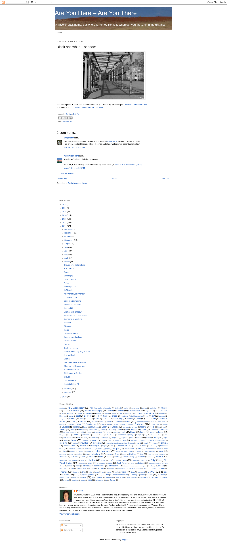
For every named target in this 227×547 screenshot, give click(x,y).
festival (143, 427)
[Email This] (59, 117)
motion (75, 443)
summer (62, 468)
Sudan (161, 466)
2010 (64, 397)
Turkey (76, 475)
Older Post (165, 179)
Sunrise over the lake (73, 337)
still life (69, 466)
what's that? (131, 477)
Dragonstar (69, 138)
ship (110, 460)
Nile (112, 446)
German (154, 429)
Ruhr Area (74, 457)
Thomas (63, 472)
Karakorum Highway (125, 435)
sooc (110, 463)
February (68, 389)
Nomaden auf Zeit (123, 446)
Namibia (164, 443)
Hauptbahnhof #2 (71, 384)
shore (118, 460)
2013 (64, 219)
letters (148, 437)
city (154, 419)
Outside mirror (70, 341)
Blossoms (68, 326)
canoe (89, 419)
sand (101, 457)
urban (142, 475)
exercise (126, 427)
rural (83, 457)
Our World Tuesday (75, 448)
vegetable (161, 475)
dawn (109, 424)
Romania (63, 457)
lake (85, 437)
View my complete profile (69, 514)
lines (66, 440)
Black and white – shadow (75, 362)
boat (78, 416)
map (109, 440)
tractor (109, 472)
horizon (152, 432)
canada (72, 419)
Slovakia (82, 463)
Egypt (85, 427)
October (67, 236)
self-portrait (73, 460)
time (84, 472)
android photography (94, 411)
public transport (102, 451)
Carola (68, 114)
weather (100, 477)
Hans (108, 432)
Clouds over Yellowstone (74, 265)
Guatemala (98, 432)
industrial (85, 435)
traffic (117, 472)
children (130, 419)
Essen (104, 427)
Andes (65, 411)
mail (103, 440)
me (124, 440)
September (69, 240)
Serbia (82, 460)
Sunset (67, 344)
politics (72, 451)
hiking (132, 432)
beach (106, 413)
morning (63, 443)
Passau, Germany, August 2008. (77, 352)
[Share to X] (65, 117)
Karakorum (111, 435)
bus (147, 416)
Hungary (62, 435)
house (161, 432)
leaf (131, 437)
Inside (66, 330)
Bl (134, 413)
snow (90, 463)
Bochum (66, 121)
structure (113, 465)
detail (123, 424)
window (155, 477)
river (141, 454)
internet (95, 435)
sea (149, 457)
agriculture (154, 408)
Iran (102, 435)
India (76, 435)
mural (139, 443)
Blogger (125, 540)
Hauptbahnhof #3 (71, 370)
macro (94, 440)
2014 (64, 215)
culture (78, 424)
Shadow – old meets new (136, 104)
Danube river (91, 424)
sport (132, 463)
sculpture (141, 457)
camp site (62, 419)
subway (152, 466)
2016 (64, 208)
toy (103, 472)
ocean (144, 446)
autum (80, 413)
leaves (139, 437)
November (69, 233)
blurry (71, 416)
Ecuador (65, 427)
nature (83, 445)
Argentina (148, 411)
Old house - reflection (73, 373)
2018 (64, 204)
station (140, 463)
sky (153, 459)
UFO (107, 475)
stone (78, 466)
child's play (117, 419)
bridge (114, 416)
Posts (65, 525)
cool (152, 421)
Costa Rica (161, 421)
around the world (161, 411)
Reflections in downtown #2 (75, 315)
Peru (139, 448)
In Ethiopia (68, 290)
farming (134, 427)
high (124, 432)
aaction (62, 408)
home (142, 432)
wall (68, 477)
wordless (75, 480)
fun (126, 429)
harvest (116, 432)
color (127, 421)
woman (66, 480)
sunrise (92, 468)
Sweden (111, 468)
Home (114, 179)
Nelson (67, 283)
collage (109, 421)
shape (103, 460)
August (67, 244)
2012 (64, 222)
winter (165, 477)
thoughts (76, 472)
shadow (92, 460)
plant (166, 448)
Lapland (124, 437)
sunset (101, 468)
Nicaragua (95, 446)
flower (62, 429)
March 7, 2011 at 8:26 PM (74, 168)
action (126, 408)
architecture (134, 410)
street (86, 465)
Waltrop (75, 477)
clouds (83, 421)
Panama (99, 448)
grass (89, 432)
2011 (64, 226)
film (158, 427)
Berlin (114, 413)
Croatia (70, 424)
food (73, 429)
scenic (116, 457)
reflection (95, 454)
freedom (112, 429)
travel (151, 471)
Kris (78, 437)
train (124, 472)
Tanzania (131, 468)
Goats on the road (71, 333)
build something (137, 416)
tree (166, 472)
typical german (88, 475)
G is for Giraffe (70, 380)
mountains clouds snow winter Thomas (120, 443)
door (130, 424)
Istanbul (67, 323)
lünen (73, 440)
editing (76, 427)
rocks (163, 454)
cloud (73, 421)
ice (70, 435)
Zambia (112, 480)
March (67, 262)
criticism (62, 424)
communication (142, 421)
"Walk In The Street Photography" (129, 164)
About (59, 33)
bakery (98, 413)
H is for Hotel (69, 355)
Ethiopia (114, 427)
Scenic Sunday (128, 457)
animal (110, 411)
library (156, 437)
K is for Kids (69, 268)
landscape (104, 437)
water (83, 477)
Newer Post (62, 179)
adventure (135, 408)
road (149, 454)
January (68, 392)
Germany (164, 429)
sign (125, 460)
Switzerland (121, 468)
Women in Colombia (72, 305)
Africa (144, 408)
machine (85, 440)
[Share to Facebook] (68, 117)
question (138, 451)
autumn (89, 413)
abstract (118, 408)
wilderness (143, 477)
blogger (162, 413)
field (152, 427)
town (97, 472)
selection (62, 460)
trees (66, 474)
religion (109, 454)
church (147, 419)
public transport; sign (124, 451)
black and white (146, 413)
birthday (128, 413)
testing (154, 468)
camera (162, 416)
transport (141, 472)
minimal (151, 440)
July (66, 247)
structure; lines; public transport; (135, 466)
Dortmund (139, 424)
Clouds (67, 377)
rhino (124, 454)
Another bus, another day (74, 294)
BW (71, 121)
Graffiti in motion (71, 348)
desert (116, 424)
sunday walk (81, 468)
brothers (125, 416)
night (104, 446)
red (86, 454)
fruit (119, 429)
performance (129, 448)
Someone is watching (73, 319)
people (116, 448)
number (136, 446)
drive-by (165, 424)
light (166, 437)
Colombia (118, 421)
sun (72, 468)
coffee (94, 421)
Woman (67, 359)
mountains (97, 443)
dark (102, 424)
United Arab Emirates (120, 475)
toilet (90, 472)
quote (161, 451)
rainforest (62, 454)
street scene (99, 466)
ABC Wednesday (76, 408)
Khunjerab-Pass (156, 435)
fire (164, 427)
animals (120, 411)
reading (79, 454)
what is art (120, 477)
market (117, 440)
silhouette (144, 460)
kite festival (68, 437)
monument (161, 440)
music (146, 443)
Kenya (138, 435)
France (103, 429)
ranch (71, 454)
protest (88, 451)
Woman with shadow (73, 312)
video (61, 477)
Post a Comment (67, 173)
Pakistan (88, 448)
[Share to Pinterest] (71, 117)
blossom (62, 416)
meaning (134, 440)
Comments (68, 530)
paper (107, 448)
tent (145, 468)
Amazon (164, 408)
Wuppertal (99, 480)
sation (109, 457)
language (115, 437)
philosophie (150, 448)
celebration (106, 419)
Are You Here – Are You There (96, 13)
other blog (153, 446)
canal (82, 419)
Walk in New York (71, 156)
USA (150, 474)
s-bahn (92, 457)
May (66, 254)
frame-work (93, 429)
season (159, 456)
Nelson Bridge (70, 279)
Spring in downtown (72, 301)
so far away (101, 463)
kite (166, 435)
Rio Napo (132, 454)
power (81, 451)
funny (133, 429)
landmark (94, 437)
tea (140, 468)
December (69, 229)
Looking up (69, 276)
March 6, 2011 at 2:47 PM (74, 147)
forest (81, 429)
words (83, 480)
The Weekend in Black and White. (89, 107)
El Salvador (94, 427)
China (138, 419)
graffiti (81, 432)
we (93, 477)
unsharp (134, 475)
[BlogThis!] (62, 117)
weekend (109, 477)
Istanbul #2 (68, 308)
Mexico (143, 440)
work (90, 480)
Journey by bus (70, 297)
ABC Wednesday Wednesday (100, 408)
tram (133, 472)
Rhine (117, 454)
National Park (69, 446)
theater (162, 468)
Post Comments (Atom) (77, 183)
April (66, 258)
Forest (66, 272)
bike (120, 413)
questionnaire (150, 451)
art (63, 413)
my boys (155, 443)
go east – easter (69, 432)
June (66, 251)
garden (143, 429)
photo (159, 448)
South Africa (121, 463)
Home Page (112, 141)
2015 (64, 212)
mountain (84, 443)
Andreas (75, 410)
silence (135, 460)
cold (101, 421)
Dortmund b (155, 424)
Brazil (105, 416)
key (146, 435)
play (64, 451)
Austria (70, 413)
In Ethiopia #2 (70, 287)
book (97, 416)
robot (156, 454)
